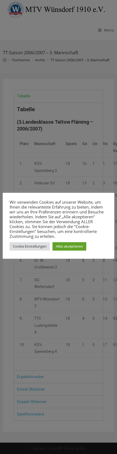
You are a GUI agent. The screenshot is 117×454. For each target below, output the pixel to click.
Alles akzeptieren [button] (69, 246)
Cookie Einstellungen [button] (30, 246)
